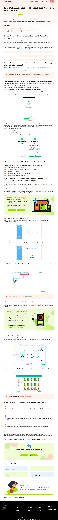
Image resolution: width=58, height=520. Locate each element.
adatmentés (20, 14)
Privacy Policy (36, 519)
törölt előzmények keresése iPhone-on (17, 296)
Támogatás (42, 1)
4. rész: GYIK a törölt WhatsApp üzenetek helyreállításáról (14, 31)
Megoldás (31, 1)
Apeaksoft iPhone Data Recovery (41, 191)
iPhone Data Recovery (19, 507)
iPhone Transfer (18, 510)
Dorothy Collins (8, 14)
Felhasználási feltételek (31, 507)
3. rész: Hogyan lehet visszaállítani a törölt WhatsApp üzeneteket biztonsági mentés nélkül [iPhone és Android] (22, 30)
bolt (46, 1)
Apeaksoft (5, 497)
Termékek (36, 1)
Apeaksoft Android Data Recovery (33, 305)
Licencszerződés (30, 510)
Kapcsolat (40, 510)
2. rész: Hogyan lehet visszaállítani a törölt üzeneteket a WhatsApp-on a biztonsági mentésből (20, 28)
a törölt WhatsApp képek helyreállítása (25, 396)
